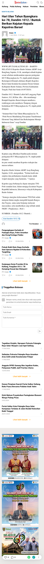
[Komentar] (12, 557)
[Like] (5, 557)
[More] (29, 241)
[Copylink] (33, 557)
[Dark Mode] (41, 2)
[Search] (38, 2)
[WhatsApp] (28, 557)
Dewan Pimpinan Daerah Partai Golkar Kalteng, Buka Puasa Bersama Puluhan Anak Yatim (21, 385)
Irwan (11, 33)
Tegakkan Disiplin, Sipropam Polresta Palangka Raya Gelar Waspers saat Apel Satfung (21, 344)
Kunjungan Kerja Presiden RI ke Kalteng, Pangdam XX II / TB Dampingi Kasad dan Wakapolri (15, 266)
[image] (37, 234)
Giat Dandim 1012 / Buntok (11, 218)
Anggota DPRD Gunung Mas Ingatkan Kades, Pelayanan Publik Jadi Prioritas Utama (20, 366)
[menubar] (3, 2)
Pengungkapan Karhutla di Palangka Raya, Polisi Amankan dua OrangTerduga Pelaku (15, 232)
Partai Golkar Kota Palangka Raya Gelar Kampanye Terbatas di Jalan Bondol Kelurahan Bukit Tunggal (21, 408)
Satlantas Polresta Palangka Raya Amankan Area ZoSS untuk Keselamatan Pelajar (20, 355)
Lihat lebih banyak (20, 281)
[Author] (5, 34)
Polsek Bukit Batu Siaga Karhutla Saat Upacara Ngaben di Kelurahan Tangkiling (16, 249)
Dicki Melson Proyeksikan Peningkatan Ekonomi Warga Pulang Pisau (21, 396)
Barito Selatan (8, 12)
